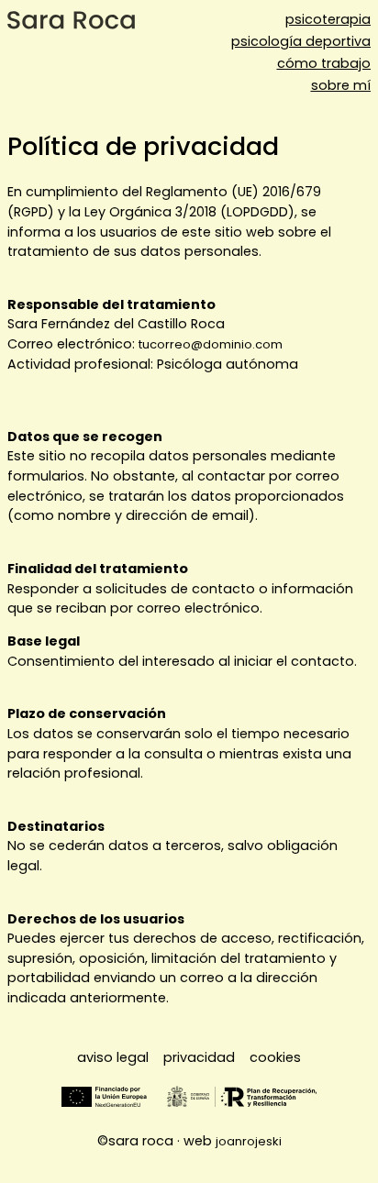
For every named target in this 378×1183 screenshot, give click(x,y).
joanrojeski (249, 1141)
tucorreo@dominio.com (211, 344)
